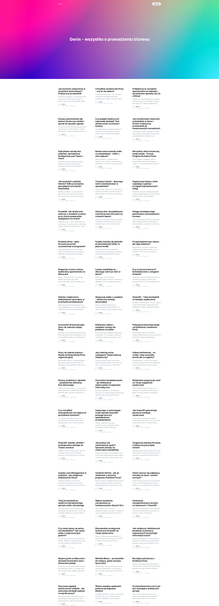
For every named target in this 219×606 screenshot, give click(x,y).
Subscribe (156, 4)
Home (60, 4)
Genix (63, 104)
